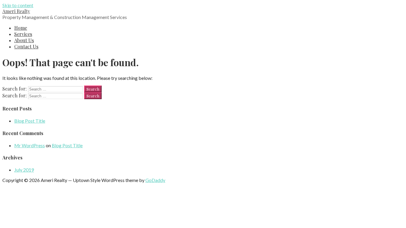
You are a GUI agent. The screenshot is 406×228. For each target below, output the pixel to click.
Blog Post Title (29, 121)
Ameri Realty (16, 11)
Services (23, 34)
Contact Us (26, 46)
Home (20, 28)
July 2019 (24, 169)
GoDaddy (155, 180)
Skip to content (17, 5)
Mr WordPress (29, 145)
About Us (24, 40)
